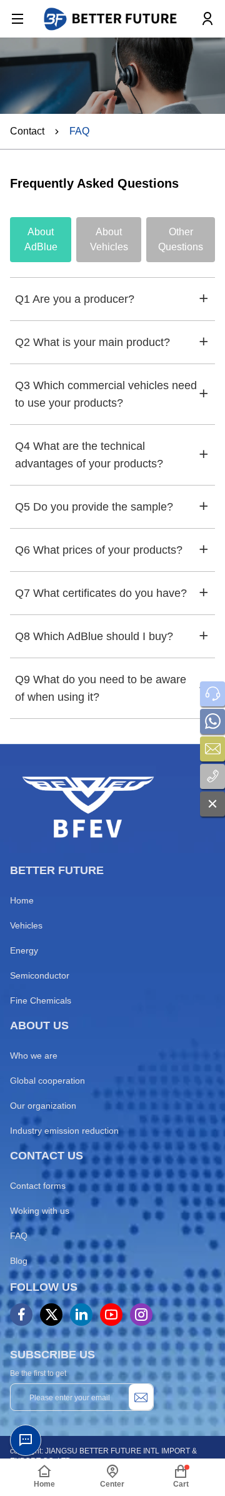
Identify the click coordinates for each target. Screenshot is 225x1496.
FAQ (19, 1236)
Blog (19, 1261)
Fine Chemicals (40, 1000)
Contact (27, 131)
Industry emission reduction (64, 1131)
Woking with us (39, 1211)
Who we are (34, 1056)
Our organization (43, 1106)
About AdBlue (41, 239)
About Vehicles (109, 239)
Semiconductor (39, 975)
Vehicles (26, 925)
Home (22, 900)
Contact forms (38, 1186)
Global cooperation (47, 1081)
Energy (24, 950)
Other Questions (180, 239)
